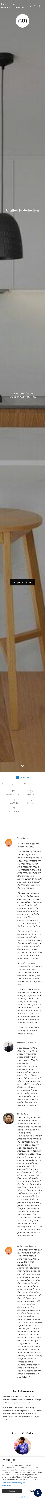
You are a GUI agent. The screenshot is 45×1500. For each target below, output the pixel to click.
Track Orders (13, 803)
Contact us (19, 7)
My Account (31, 794)
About (13, 4)
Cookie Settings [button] (22, 1497)
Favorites (31, 803)
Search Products (13, 794)
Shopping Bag (13, 811)
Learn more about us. (10, 1485)
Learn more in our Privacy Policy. (15, 1483)
